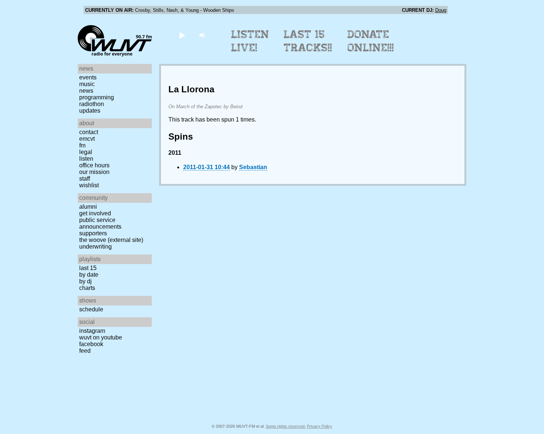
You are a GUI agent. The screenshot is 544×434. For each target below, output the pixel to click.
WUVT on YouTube (100, 337)
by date (88, 274)
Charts (87, 288)
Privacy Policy (319, 426)
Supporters (93, 233)
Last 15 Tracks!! (308, 41)
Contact (88, 132)
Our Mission (94, 172)
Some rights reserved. (286, 426)
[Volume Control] (203, 35)
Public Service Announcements (100, 223)
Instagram (92, 331)
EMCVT (87, 139)
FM (82, 145)
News (86, 91)
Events (88, 77)
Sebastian (253, 167)
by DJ (85, 281)
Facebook (91, 344)
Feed (85, 351)
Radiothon (91, 104)
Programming (96, 97)
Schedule (91, 309)
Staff (84, 178)
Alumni (88, 207)
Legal (85, 152)
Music (87, 84)
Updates (89, 110)
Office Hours (94, 165)
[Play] (182, 35)
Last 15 (88, 268)
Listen (86, 159)
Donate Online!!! (370, 41)
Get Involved (95, 213)
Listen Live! (250, 41)
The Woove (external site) (111, 240)
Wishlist (89, 185)
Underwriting (95, 246)
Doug (440, 10)
